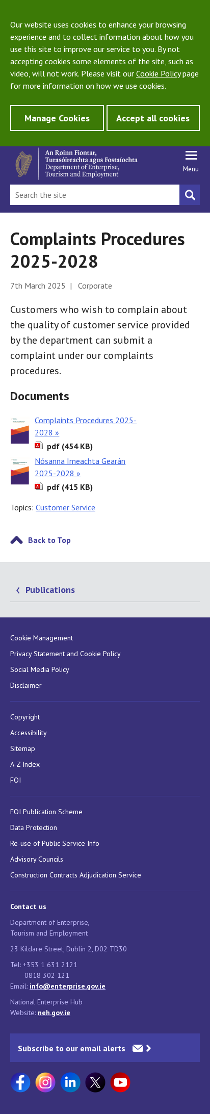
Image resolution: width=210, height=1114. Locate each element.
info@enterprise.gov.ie (68, 986)
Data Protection (33, 827)
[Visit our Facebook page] (20, 1082)
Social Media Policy (39, 669)
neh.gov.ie (54, 1012)
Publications (50, 589)
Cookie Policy (158, 73)
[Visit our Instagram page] (45, 1082)
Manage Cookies (57, 118)
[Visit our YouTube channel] (120, 1082)
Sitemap (22, 748)
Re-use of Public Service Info (54, 843)
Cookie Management (41, 637)
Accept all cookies (153, 118)
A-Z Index (25, 764)
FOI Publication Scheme (46, 811)
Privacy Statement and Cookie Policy (65, 653)
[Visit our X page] (95, 1082)
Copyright (25, 716)
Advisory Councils (36, 859)
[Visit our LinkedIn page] (70, 1082)
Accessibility (28, 732)
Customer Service (65, 507)
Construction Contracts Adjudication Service (75, 874)
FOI (15, 780)
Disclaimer (26, 685)
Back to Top (49, 540)
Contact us (28, 906)
